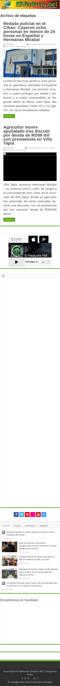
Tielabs (30, 674)
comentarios (30, 526)
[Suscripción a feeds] (59, 15)
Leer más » (9, 116)
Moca (40, 44)
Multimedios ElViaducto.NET (31, 671)
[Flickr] (32, 514)
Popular (17, 526)
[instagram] (43, 514)
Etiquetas (44, 526)
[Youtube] (38, 514)
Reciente (6, 526)
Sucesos (52, 148)
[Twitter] (21, 514)
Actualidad (33, 44)
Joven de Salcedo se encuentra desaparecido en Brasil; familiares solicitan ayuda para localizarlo (37, 546)
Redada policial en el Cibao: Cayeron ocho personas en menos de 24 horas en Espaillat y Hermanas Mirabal (29, 31)
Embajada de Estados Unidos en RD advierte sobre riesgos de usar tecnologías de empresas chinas (38, 572)
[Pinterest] (27, 514)
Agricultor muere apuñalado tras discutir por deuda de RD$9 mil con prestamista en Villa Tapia (27, 135)
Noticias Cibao (49, 44)
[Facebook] (16, 514)
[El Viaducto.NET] (30, 4)
